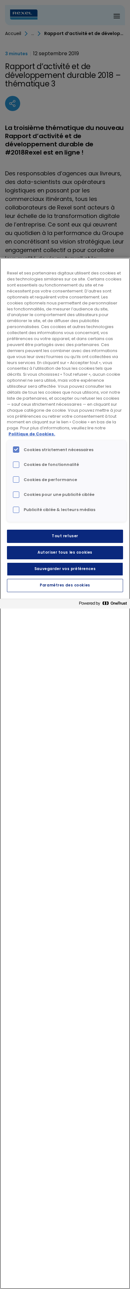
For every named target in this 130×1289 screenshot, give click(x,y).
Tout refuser (65, 536)
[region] (65, 773)
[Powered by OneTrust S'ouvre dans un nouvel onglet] (103, 605)
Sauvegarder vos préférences (65, 568)
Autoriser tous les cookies (65, 552)
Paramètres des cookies (65, 585)
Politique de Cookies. (32, 434)
